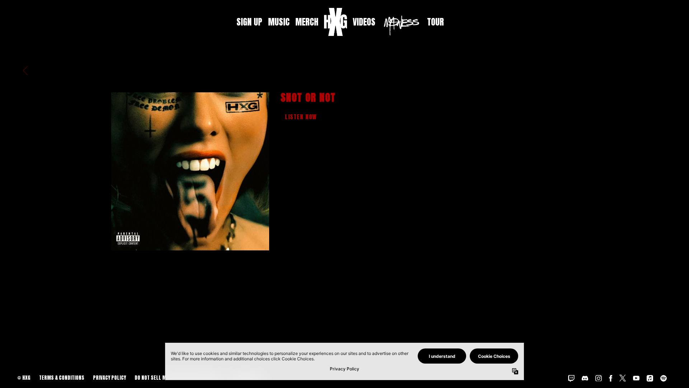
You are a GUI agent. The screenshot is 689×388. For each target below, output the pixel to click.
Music (279, 21)
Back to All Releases (344, 300)
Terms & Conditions (61, 378)
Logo (335, 22)
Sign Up (249, 21)
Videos (364, 21)
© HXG (24, 378)
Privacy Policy (109, 378)
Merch (306, 21)
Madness (401, 25)
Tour (435, 21)
